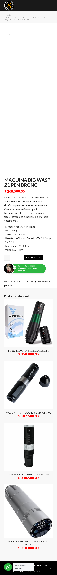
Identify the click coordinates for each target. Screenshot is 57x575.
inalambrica (46, 282)
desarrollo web (42, 565)
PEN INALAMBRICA (18, 282)
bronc (39, 282)
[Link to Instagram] (46, 569)
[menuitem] (16, 571)
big (34, 282)
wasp (10, 286)
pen (5, 286)
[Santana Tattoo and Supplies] (23, 5)
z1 (13, 286)
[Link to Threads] (51, 569)
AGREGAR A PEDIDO (33, 257)
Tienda (7, 15)
